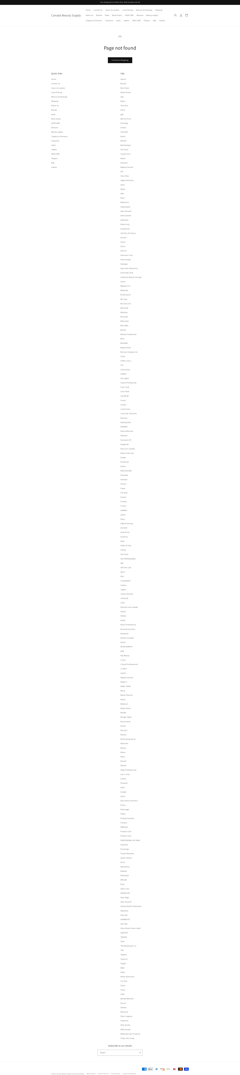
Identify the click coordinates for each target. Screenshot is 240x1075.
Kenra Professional (128, 625)
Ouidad (123, 792)
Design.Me (124, 444)
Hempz (123, 550)
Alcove (123, 1003)
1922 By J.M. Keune (128, 233)
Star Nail (123, 924)
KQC (53, 163)
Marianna (124, 1012)
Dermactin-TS (125, 440)
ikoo (122, 576)
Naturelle (124, 743)
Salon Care (124, 889)
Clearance (55, 141)
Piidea (123, 814)
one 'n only (125, 774)
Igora (122, 572)
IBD (121, 563)
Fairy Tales (124, 176)
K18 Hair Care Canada (129, 607)
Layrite (123, 673)
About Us (55, 105)
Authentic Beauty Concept (131, 277)
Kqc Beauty (125, 655)
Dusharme (124, 462)
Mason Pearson (126, 695)
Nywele (123, 765)
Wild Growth (125, 1029)
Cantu (122, 356)
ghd (122, 114)
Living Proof (125, 154)
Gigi (122, 97)
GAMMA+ (124, 510)
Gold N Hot (125, 532)
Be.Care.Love (125, 303)
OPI (121, 171)
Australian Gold (126, 273)
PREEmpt (124, 827)
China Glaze (125, 369)
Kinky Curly (125, 224)
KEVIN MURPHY (126, 647)
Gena (122, 519)
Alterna (123, 251)
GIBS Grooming (126, 523)
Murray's (123, 730)
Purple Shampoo (127, 853)
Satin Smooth (126, 211)
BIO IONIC (124, 325)
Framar (123, 497)
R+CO (122, 862)
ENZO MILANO (126, 471)
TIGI (122, 950)
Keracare (124, 163)
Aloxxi (122, 242)
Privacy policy (115, 1073)
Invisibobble (125, 581)
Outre (122, 796)
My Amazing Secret (128, 739)
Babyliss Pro (125, 286)
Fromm (123, 506)
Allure (123, 246)
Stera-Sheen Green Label (130, 928)
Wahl (122, 968)
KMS (122, 193)
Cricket (123, 405)
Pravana (123, 823)
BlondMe (124, 343)
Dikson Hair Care (127, 453)
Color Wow (124, 391)
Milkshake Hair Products (130, 1034)
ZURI (122, 994)
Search (123, 79)
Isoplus (123, 585)
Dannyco (124, 418)
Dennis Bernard (126, 431)
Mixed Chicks (125, 92)
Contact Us (55, 83)
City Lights (124, 378)
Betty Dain (124, 321)
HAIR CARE (55, 123)
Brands (54, 110)
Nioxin (123, 136)
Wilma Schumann (127, 976)
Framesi (123, 501)
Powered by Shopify (77, 1074)
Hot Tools (124, 149)
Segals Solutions (127, 180)
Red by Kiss (125, 867)
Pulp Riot (124, 132)
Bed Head (124, 308)
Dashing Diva (125, 422)
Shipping (54, 101)
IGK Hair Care (125, 567)
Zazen (122, 985)
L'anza (123, 660)
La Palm (123, 669)
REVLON (123, 880)
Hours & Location (58, 88)
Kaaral (123, 611)
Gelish (123, 515)
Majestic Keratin (126, 167)
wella (53, 145)
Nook (122, 757)
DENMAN (124, 427)
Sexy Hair (124, 915)
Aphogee (124, 264)
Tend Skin (124, 105)
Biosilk (123, 330)
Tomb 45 (123, 959)
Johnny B (124, 598)
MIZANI (123, 713)
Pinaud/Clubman (127, 818)
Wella (122, 972)
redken (54, 149)
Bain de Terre (125, 119)
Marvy (122, 691)
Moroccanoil (125, 721)
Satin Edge (124, 897)
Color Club (124, 387)
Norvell (123, 761)
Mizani (123, 158)
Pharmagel (124, 809)
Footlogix (124, 123)
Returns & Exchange (59, 97)
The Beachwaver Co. (128, 946)
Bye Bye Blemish (127, 998)
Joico (122, 603)
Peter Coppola (126, 1016)
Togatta (123, 954)
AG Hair (123, 237)
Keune (123, 642)
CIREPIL (123, 374)
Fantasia (123, 479)
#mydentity (125, 229)
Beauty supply (57, 132)
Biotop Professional (128, 334)
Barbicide (124, 290)
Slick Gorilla (125, 1025)
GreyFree (124, 537)
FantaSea (124, 475)
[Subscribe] (139, 1053)
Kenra (122, 110)
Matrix (123, 101)
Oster (122, 185)
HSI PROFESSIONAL (128, 559)
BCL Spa (123, 299)
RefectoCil (124, 202)
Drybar (123, 457)
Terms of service (103, 1073)
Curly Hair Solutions (128, 413)
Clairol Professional (128, 383)
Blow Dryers (56, 119)
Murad (123, 726)
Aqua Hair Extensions (129, 268)
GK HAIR (123, 528)
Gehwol (123, 1007)
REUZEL (123, 141)
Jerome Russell (126, 594)
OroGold (123, 783)
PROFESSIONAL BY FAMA (130, 840)
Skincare (54, 127)
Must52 (123, 735)
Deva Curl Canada (127, 449)
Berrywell (124, 317)
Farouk (123, 484)
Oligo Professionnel (128, 770)
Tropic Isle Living (127, 1038)
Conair (123, 400)
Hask (122, 541)
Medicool (124, 704)
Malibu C (124, 682)
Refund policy (91, 1073)
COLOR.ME (124, 396)
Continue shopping (120, 60)
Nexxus (123, 748)
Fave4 (122, 488)
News (53, 114)
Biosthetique (125, 145)
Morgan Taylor (126, 717)
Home (53, 79)
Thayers (54, 158)
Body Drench (125, 347)
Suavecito (124, 1020)
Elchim (123, 466)
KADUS (123, 616)
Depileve (124, 435)
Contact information (129, 1073)
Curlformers (125, 409)
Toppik (123, 963)
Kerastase (124, 633)
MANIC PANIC (125, 686)
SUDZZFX (124, 933)
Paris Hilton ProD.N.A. (129, 801)
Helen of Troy (125, 545)
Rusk (122, 198)
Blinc (122, 339)
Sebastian (124, 220)
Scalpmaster (125, 207)
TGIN (122, 941)
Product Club (125, 831)
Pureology (124, 849)
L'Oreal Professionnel (129, 664)
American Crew (126, 255)
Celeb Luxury (125, 361)
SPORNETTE (125, 919)
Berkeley (124, 312)
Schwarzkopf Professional (130, 906)
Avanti (123, 281)
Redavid (123, 871)
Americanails (125, 259)
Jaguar (123, 589)
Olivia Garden (125, 215)
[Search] (175, 15)
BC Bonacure (125, 295)
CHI (121, 365)
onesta (123, 127)
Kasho (123, 620)
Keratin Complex (127, 638)
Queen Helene (126, 858)
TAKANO (123, 937)
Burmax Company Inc (129, 352)
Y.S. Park (123, 981)
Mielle (122, 189)
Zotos (122, 990)
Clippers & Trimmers (59, 136)
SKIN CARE (55, 154)
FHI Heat (124, 493)
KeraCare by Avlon (127, 629)
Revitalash (124, 875)
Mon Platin (124, 88)
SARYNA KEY (125, 893)
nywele (54, 167)
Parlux (123, 805)
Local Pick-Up (56, 92)
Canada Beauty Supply (63, 1074)
